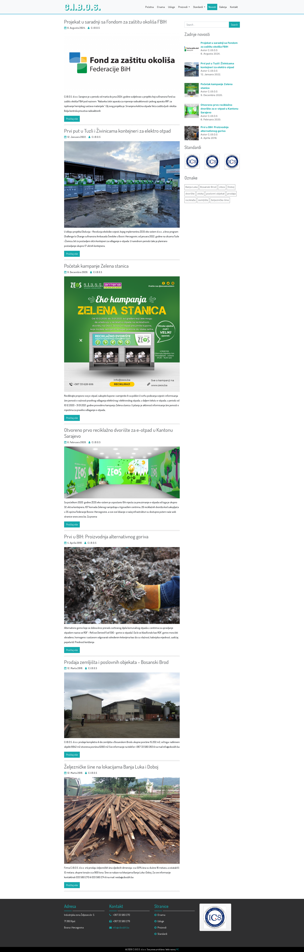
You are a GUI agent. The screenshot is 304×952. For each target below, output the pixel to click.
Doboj (231, 186)
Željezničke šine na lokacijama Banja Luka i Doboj (111, 766)
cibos (222, 186)
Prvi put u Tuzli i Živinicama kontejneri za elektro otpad (117, 130)
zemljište (203, 200)
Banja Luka (191, 186)
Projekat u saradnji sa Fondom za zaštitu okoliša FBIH (115, 21)
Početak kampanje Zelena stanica (96, 265)
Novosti (212, 7)
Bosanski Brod (208, 186)
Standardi (198, 7)
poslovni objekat (215, 193)
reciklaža (190, 200)
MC (177, 949)
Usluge (171, 7)
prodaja (231, 193)
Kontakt (234, 7)
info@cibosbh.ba (121, 927)
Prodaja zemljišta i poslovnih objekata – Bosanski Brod (116, 662)
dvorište (190, 193)
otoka (200, 193)
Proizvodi (183, 7)
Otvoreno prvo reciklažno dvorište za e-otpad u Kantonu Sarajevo (118, 433)
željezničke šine (220, 200)
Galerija (223, 7)
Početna (149, 7)
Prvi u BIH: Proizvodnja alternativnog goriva (106, 536)
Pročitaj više (72, 118)
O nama (161, 7)
